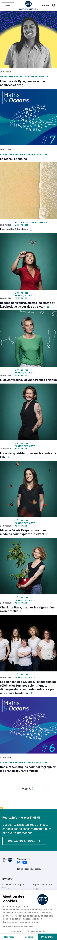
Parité (35, 889)
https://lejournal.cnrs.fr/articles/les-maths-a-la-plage (28, 197)
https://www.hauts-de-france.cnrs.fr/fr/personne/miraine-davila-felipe (28, 499)
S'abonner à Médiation (1, 808)
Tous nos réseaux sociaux (29, 869)
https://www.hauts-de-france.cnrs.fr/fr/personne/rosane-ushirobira (28, 271)
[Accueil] (28, 5)
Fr (43, 5)
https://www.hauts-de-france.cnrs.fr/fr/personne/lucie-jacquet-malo (28, 422)
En (47, 5)
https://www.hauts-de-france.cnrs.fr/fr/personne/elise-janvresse (28, 347)
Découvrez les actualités (21, 841)
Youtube (24, 862)
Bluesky (18, 862)
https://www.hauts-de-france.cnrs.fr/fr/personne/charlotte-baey (28, 576)
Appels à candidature (42, 884)
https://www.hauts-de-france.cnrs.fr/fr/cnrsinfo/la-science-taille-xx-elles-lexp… (28, 656)
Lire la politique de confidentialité (18, 926)
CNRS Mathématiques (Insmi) (13, 886)
